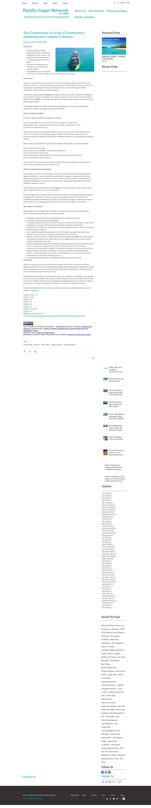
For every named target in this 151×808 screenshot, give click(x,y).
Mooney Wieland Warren (110, 748)
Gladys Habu (105, 727)
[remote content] (58, 329)
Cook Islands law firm (108, 682)
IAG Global (105, 734)
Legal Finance (112, 741)
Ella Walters (111, 709)
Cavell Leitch (112, 674)
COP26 (103, 674)
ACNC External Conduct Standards (113, 632)
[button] (38, 795)
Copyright (120, 685)
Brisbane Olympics (107, 671)
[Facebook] (106, 782)
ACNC (122, 629)
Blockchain (105, 660)
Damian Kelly (28, 345)
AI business (105, 636)
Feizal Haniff (110, 716)
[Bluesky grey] (128, 3)
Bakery (110, 653)
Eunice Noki (121, 709)
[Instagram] (113, 782)
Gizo (116, 724)
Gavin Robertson (107, 724)
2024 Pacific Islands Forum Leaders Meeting (113, 625)
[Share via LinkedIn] (35, 352)
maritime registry (70, 345)
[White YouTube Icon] (114, 799)
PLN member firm (107, 759)
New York (104, 751)
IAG (118, 731)
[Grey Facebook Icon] (118, 3)
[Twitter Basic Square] (106, 772)
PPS (121, 759)
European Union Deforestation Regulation (113, 713)
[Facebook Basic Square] (102, 772)
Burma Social (120, 671)
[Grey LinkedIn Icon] (115, 3)
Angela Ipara (105, 643)
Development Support (109, 706)
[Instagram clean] (117, 799)
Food (117, 716)
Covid (120, 688)
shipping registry (56, 345)
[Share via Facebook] (24, 352)
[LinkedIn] (103, 782)
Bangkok (117, 653)
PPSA (103, 762)
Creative (104, 692)
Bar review (121, 657)
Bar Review (112, 657)
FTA (102, 716)
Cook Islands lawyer (108, 685)
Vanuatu (37, 345)
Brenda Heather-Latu (108, 667)
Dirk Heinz (121, 706)
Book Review (114, 660)
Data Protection (106, 699)
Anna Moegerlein (118, 643)
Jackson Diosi (115, 734)
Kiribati (103, 741)
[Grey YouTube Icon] (123, 3)
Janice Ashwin (106, 737)
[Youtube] (110, 782)
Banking (104, 657)
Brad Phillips (45, 345)
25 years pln (105, 629)
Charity (120, 674)
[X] (125, 3)
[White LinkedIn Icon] (107, 799)
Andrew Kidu (114, 639)
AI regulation (115, 636)
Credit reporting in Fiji (116, 692)
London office (115, 744)
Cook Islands (105, 678)
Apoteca (104, 646)
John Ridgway (117, 737)
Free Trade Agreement (109, 720)
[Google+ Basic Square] (109, 772)
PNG (116, 759)
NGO (121, 748)
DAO (103, 695)
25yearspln (115, 629)
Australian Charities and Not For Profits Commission (113, 650)
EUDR (103, 709)
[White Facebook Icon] (110, 799)
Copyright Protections (108, 688)
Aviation (104, 653)
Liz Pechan (105, 744)
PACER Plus (105, 755)
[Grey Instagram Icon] (120, 3)
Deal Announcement (108, 702)
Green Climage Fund (108, 731)
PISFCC (114, 755)
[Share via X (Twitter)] (30, 352)
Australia (111, 646)
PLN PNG (121, 755)
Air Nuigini (104, 639)
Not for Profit (113, 751)
